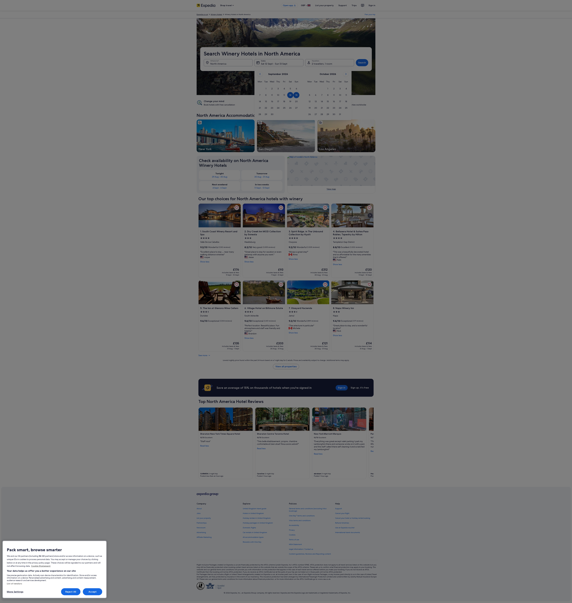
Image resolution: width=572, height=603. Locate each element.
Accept (92, 591)
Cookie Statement (40, 566)
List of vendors (14, 583)
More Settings (15, 591)
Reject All (70, 591)
